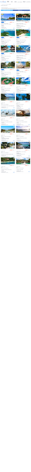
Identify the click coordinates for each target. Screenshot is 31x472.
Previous (1, 17)
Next (14, 17)
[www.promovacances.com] (3, 1)
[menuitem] (8, 1)
